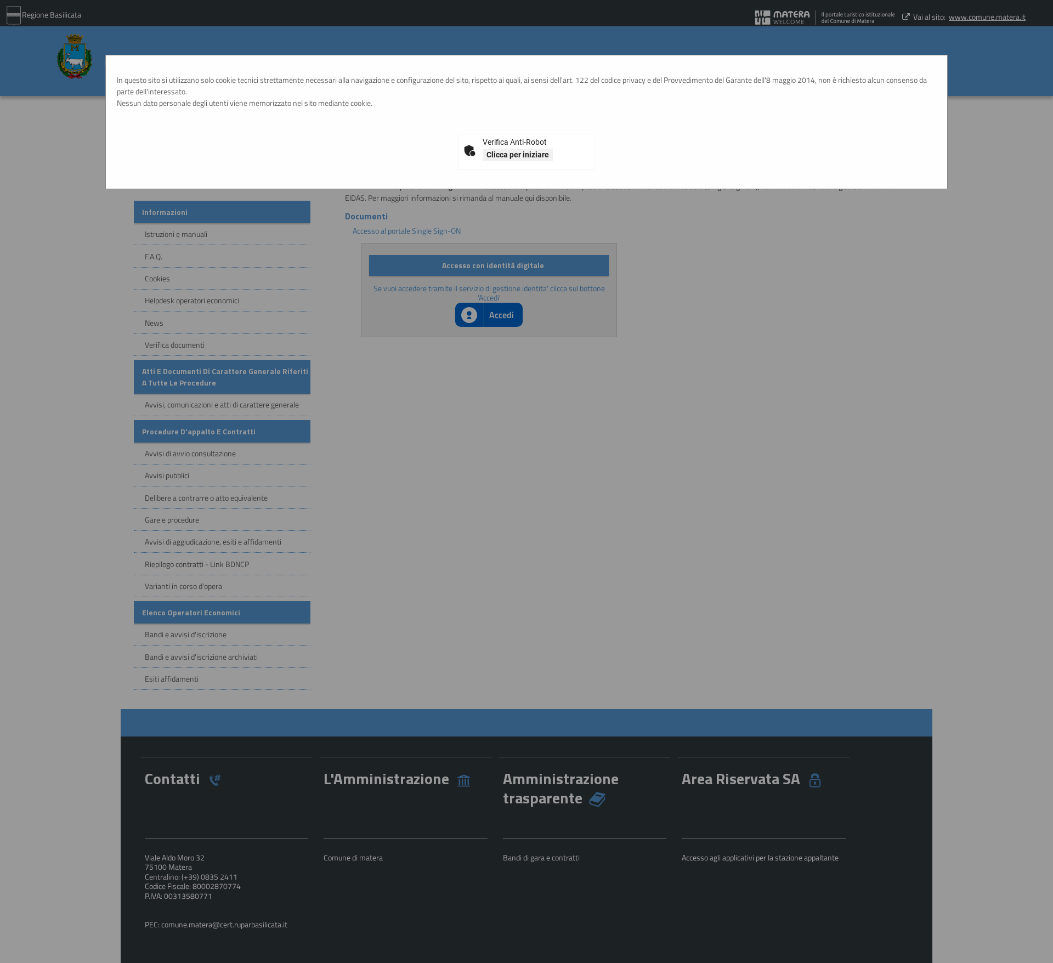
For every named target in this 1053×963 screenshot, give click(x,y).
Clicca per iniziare (517, 154)
